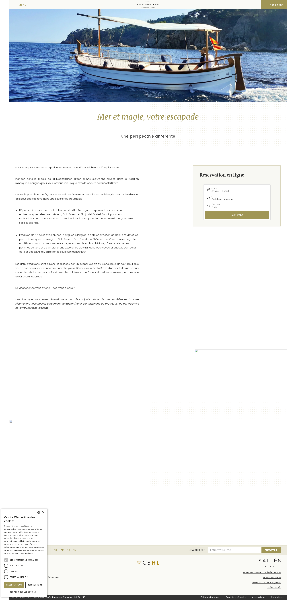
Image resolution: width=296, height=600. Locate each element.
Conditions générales (236, 597)
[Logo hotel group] (270, 562)
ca (56, 550)
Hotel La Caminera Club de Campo (262, 572)
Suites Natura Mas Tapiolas (266, 582)
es (68, 550)
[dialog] (24, 553)
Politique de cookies (210, 597)
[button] (24, 592)
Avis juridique (258, 597)
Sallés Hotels (274, 587)
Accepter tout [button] (14, 585)
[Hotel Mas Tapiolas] (147, 5)
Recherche (237, 214)
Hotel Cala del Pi (272, 577)
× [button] (43, 512)
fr (62, 550)
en (74, 550)
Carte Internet (277, 597)
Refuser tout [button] (35, 585)
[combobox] (38, 512)
